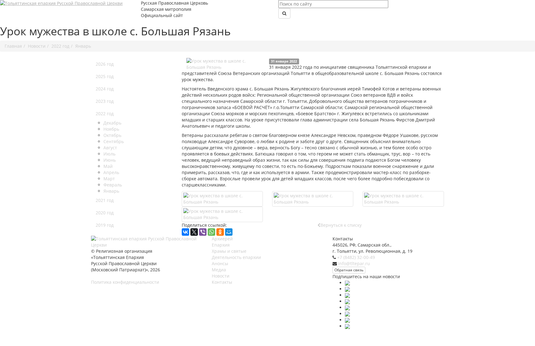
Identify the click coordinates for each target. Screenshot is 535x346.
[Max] (347, 283)
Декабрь (112, 123)
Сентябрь (113, 141)
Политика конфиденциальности (125, 282)
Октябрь (112, 135)
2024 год (105, 89)
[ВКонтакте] (185, 232)
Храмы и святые (229, 251)
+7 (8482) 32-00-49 (356, 257)
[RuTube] (347, 314)
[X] (194, 232)
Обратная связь (348, 270)
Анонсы (220, 263)
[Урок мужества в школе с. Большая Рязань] (225, 64)
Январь (111, 191)
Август (110, 148)
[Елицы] (347, 320)
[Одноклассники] (220, 232)
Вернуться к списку (341, 225)
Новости (220, 276)
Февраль (112, 185)
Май (108, 166)
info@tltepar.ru (354, 263)
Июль (109, 154)
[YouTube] (347, 301)
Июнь (109, 160)
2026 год (105, 64)
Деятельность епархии (236, 257)
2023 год (105, 101)
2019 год (105, 225)
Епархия (221, 245)
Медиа (219, 270)
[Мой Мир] (229, 232)
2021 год (105, 200)
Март (109, 179)
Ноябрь (111, 129)
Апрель (111, 172)
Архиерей (222, 239)
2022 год (105, 113)
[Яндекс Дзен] (347, 326)
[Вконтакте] (347, 289)
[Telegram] (347, 307)
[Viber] (203, 232)
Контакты (222, 282)
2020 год (105, 213)
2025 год (105, 76)
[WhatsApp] (211, 232)
